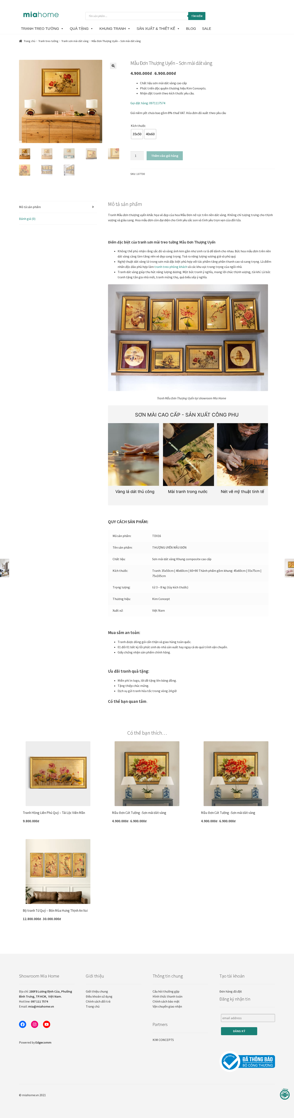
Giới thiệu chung (97, 991)
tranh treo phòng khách (170, 267)
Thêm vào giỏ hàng (164, 156)
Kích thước (138, 126)
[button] (113, 66)
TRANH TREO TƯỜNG (40, 29)
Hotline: (33, 1001)
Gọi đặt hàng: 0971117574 (147, 103)
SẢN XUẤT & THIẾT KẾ (156, 29)
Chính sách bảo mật (166, 1001)
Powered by (35, 1042)
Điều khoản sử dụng (99, 996)
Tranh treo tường (48, 41)
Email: (36, 1006)
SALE (206, 29)
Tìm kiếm (196, 16)
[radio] (137, 134)
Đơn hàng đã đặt (230, 991)
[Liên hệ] (285, 1094)
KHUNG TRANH (112, 29)
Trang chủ (29, 41)
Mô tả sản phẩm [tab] (30, 207)
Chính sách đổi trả (98, 1001)
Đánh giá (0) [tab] (27, 219)
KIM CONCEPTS (163, 1040)
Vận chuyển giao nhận (167, 1006)
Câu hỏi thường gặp (166, 991)
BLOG (191, 29)
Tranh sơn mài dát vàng (75, 41)
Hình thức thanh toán (167, 996)
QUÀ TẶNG (79, 29)
